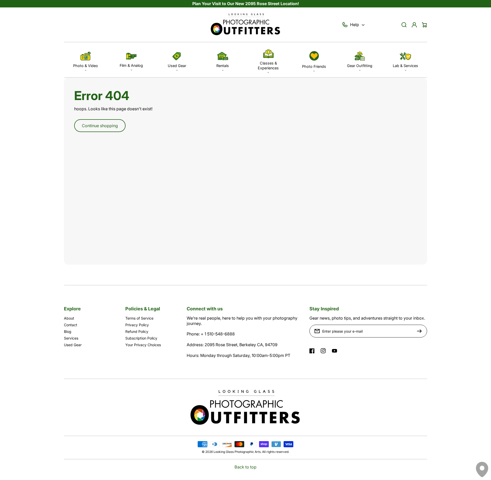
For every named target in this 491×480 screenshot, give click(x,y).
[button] (85, 60)
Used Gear (73, 345)
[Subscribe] (420, 331)
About (69, 318)
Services (71, 338)
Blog (67, 331)
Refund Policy (136, 331)
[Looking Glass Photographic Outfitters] (245, 25)
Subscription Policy (141, 338)
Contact (70, 325)
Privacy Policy (137, 325)
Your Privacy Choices (143, 345)
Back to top (245, 467)
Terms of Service (139, 318)
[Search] (404, 25)
